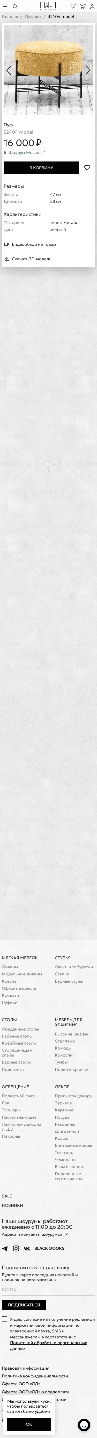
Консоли (64, 1055)
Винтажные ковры (73, 1145)
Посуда (62, 1117)
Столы (9, 1019)
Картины (64, 1109)
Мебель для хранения (69, 1022)
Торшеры (11, 1109)
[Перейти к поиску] (16, 6)
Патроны (11, 1136)
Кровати (10, 995)
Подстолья (13, 1069)
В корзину (41, 167)
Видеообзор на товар (34, 244)
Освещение (15, 1086)
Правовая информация (25, 1368)
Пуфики (33, 16)
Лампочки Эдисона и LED (21, 1127)
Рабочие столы (17, 1036)
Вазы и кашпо (69, 1166)
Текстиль (64, 1152)
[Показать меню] (6, 6)
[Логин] (92, 6)
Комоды (63, 1048)
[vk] (27, 1248)
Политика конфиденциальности (35, 1376)
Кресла (9, 981)
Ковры (61, 1138)
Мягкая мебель (20, 957)
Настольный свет (19, 1117)
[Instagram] (16, 1248)
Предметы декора (73, 1095)
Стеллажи (65, 1041)
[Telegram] (5, 1248)
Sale (7, 1196)
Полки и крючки (71, 1069)
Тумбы (61, 1062)
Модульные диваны (22, 973)
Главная (10, 16)
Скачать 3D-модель (31, 258)
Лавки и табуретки (74, 966)
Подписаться (24, 1304)
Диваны (10, 966)
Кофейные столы (19, 1043)
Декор (62, 1086)
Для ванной (67, 1131)
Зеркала (63, 1102)
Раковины (65, 1124)
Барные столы (16, 1062)
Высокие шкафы (71, 1034)
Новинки (12, 1205)
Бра (5, 1102)
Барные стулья (70, 981)
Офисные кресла (19, 988)
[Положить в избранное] (87, 167)
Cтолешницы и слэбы (17, 1053)
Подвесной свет (18, 1095)
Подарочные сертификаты (68, 1176)
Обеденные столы (20, 1029)
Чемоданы (65, 1159)
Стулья (63, 957)
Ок (29, 1424)
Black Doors (49, 1248)
